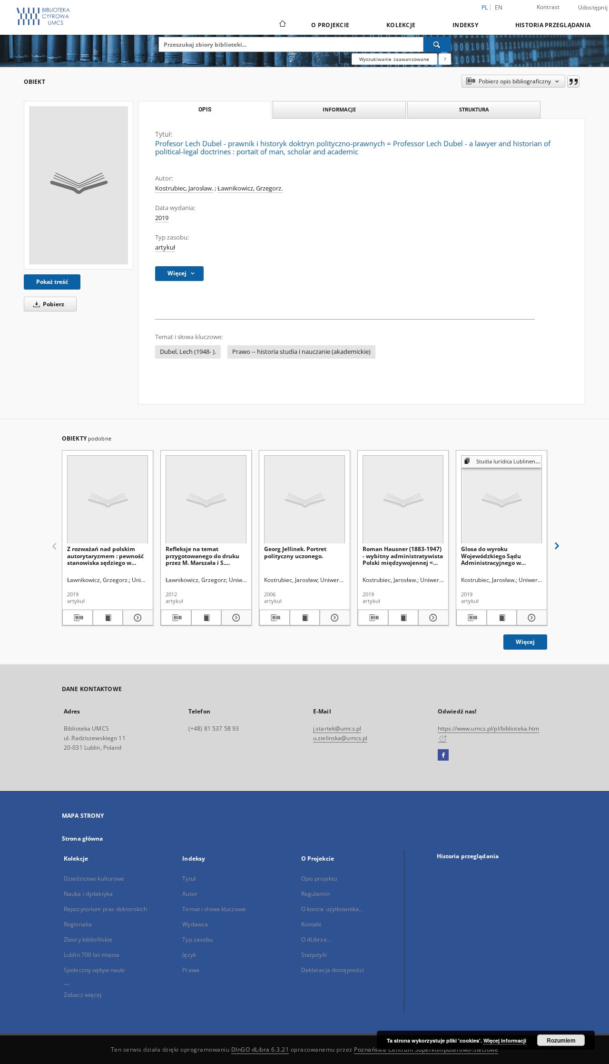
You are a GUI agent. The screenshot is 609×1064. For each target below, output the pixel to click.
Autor (189, 894)
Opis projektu (319, 878)
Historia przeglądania (552, 25)
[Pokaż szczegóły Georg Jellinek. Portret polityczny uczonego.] (333, 618)
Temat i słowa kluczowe (214, 909)
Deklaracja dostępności (332, 970)
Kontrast (548, 7)
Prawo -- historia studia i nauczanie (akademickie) (301, 352)
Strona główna (82, 838)
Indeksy (465, 25)
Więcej (525, 642)
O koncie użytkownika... (332, 909)
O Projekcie (330, 25)
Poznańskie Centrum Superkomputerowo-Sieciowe (426, 1049)
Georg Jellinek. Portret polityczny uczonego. (295, 552)
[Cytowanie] (573, 81)
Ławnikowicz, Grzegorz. (250, 188)
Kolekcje (400, 25)
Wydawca (195, 924)
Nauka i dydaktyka (88, 894)
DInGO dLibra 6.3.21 (260, 1049)
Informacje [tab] (339, 109)
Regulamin (315, 894)
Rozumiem (561, 1040)
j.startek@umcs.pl (337, 728)
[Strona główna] (282, 24)
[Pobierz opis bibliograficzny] (77, 618)
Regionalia (78, 924)
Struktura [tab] (474, 109)
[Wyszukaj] (437, 44)
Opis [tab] (204, 109)
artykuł (165, 247)
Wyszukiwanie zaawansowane (394, 59)
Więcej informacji (504, 1040)
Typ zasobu (197, 939)
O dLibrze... (316, 939)
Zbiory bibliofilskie (88, 939)
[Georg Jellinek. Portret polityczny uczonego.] (304, 500)
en (499, 7)
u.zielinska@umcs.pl (340, 738)
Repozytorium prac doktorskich (105, 909)
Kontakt (311, 924)
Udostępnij (593, 7)
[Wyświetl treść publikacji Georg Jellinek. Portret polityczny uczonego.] (305, 618)
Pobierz (52, 304)
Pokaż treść (52, 282)
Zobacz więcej (83, 995)
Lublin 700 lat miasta (92, 955)
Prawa (190, 970)
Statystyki (314, 955)
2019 (161, 218)
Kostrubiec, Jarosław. (184, 188)
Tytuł (189, 878)
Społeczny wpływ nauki (94, 970)
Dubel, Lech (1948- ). (188, 352)
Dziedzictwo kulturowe (94, 878)
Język (189, 955)
